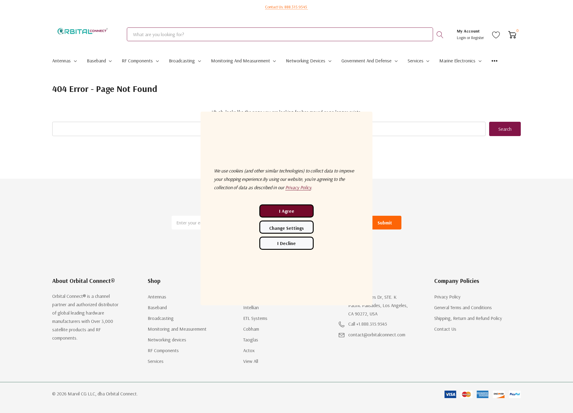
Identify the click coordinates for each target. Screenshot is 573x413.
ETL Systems (255, 318)
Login (462, 37)
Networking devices (305, 61)
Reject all (286, 243)
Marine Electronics (457, 61)
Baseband (96, 61)
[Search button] (440, 34)
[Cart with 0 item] (512, 34)
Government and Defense (366, 61)
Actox (249, 350)
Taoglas (250, 340)
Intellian (251, 307)
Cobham (251, 329)
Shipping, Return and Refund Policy (468, 318)
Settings (286, 227)
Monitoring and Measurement (240, 61)
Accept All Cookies (286, 211)
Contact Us (445, 329)
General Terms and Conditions (463, 307)
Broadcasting (182, 61)
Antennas (61, 61)
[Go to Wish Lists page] (496, 34)
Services (415, 61)
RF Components (137, 61)
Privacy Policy (447, 297)
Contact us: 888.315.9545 (286, 7)
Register (477, 37)
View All (250, 361)
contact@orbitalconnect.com (376, 335)
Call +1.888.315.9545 (367, 324)
